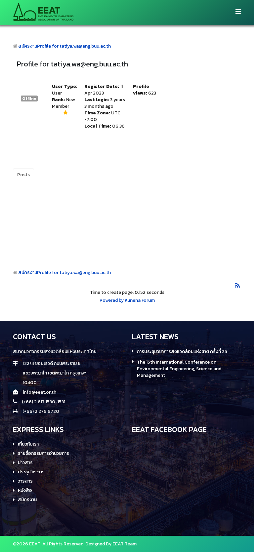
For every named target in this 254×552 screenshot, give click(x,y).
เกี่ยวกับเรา (28, 444)
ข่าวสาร (25, 462)
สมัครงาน (27, 46)
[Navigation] (238, 11)
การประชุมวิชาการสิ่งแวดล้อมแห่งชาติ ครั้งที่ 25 (182, 351)
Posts (23, 174)
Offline (29, 98)
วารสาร (25, 481)
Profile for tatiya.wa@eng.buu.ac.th (74, 46)
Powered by (112, 300)
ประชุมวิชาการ (31, 472)
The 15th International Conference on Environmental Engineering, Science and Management (179, 369)
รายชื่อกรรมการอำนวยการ (43, 453)
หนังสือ (25, 490)
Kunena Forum (140, 300)
